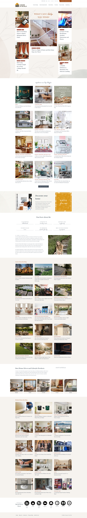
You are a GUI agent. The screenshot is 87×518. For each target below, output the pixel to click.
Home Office (63, 129)
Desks (55, 129)
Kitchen (21, 179)
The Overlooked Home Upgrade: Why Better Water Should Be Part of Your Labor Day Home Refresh (43, 319)
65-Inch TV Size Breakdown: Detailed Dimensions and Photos (64, 35)
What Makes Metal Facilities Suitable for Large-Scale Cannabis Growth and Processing (43, 280)
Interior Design (57, 104)
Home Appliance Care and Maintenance (41, 316)
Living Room (37, 104)
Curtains (18, 60)
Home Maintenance (38, 336)
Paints (16, 104)
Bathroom (36, 129)
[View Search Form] (71, 4)
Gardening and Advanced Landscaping (61, 297)
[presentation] (22, 19)
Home (17, 515)
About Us (20, 515)
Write (63, 202)
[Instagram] (44, 1)
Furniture (56, 4)
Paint (23, 29)
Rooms (41, 104)
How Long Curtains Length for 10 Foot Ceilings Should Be (21, 66)
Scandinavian (41, 129)
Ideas (49, 179)
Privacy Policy (30, 515)
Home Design (35, 4)
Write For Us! (36, 515)
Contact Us (25, 515)
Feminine (55, 154)
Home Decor (50, 4)
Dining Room (41, 154)
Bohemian (36, 154)
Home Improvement (43, 4)
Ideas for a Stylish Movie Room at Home (62, 357)
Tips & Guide (61, 4)
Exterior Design (18, 276)
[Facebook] (42, 1)
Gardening (67, 4)
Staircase (66, 62)
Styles (61, 63)
